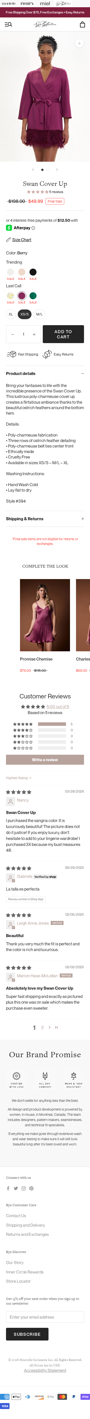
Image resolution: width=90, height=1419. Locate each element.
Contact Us (16, 1215)
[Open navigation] (8, 24)
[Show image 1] (42, 170)
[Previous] (33, 169)
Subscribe (27, 1334)
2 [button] (42, 1027)
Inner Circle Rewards (25, 1271)
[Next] (57, 169)
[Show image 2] (47, 170)
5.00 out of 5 (58, 706)
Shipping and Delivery (25, 1225)
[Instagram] (24, 1188)
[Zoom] (79, 43)
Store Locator (18, 1281)
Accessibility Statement (45, 1370)
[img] (18, 792)
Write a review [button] (45, 759)
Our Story (15, 1262)
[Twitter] (16, 1188)
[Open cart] (83, 24)
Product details (21, 373)
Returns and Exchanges (27, 1234)
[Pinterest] (31, 1188)
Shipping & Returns (25, 518)
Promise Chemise (36, 659)
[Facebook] (8, 1188)
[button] (38, 192)
